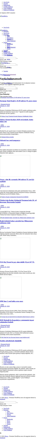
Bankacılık (10, 44)
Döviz (8, 63)
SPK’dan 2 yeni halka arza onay (11, 301)
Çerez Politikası (7, 8)
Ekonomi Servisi (5, 104)
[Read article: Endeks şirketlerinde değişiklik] (18, 337)
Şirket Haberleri (11, 47)
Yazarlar (5, 3)
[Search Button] (17, 58)
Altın (8, 36)
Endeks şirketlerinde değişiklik (11, 341)
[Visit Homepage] (4, 16)
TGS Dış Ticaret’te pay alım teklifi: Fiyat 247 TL (17, 262)
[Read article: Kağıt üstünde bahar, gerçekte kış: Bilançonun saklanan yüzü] (18, 217)
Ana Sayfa (6, 2)
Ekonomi (5, 31)
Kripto (8, 48)
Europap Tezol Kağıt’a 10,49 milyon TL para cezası (18, 101)
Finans (5, 42)
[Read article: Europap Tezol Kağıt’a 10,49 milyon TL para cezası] (18, 97)
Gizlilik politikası (8, 7)
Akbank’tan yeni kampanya (10, 140)
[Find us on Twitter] (0, 14)
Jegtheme (2, 399)
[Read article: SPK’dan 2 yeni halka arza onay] (18, 288)
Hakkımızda (6, 5)
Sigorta (9, 39)
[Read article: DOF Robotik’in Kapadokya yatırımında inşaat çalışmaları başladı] (18, 317)
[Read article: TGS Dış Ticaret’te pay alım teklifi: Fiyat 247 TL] (18, 249)
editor (2, 125)
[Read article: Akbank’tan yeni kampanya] (18, 137)
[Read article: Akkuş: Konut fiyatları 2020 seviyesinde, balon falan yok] (18, 116)
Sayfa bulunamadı (11, 74)
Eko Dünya (10, 38)
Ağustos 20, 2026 (5, 267)
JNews (6, 397)
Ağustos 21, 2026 (5, 106)
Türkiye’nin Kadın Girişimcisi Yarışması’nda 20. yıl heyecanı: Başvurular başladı (18, 201)
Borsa (8, 59)
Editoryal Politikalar (8, 10)
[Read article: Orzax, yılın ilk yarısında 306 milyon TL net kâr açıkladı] (18, 166)
